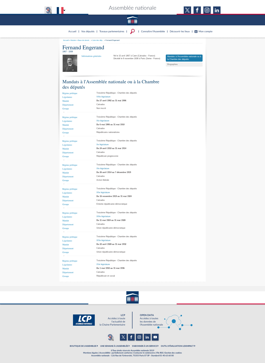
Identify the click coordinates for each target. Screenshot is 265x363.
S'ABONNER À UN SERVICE (144, 346)
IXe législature (102, 121)
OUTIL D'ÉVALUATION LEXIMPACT (177, 346)
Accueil (66, 40)
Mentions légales (90, 353)
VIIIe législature (103, 97)
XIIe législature (103, 192)
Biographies (172, 64)
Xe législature (102, 144)
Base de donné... (84, 40)
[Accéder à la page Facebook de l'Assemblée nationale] (197, 10)
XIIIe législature (103, 216)
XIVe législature (103, 240)
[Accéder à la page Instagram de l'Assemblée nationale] (207, 10)
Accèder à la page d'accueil (71, 30)
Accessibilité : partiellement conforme (115, 353)
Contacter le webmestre (144, 353)
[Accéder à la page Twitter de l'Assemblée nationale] (187, 10)
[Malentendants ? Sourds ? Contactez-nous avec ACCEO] (48, 10)
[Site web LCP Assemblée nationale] (101, 320)
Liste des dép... (98, 40)
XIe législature (102, 168)
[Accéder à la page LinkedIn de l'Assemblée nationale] (217, 10)
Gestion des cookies (173, 353)
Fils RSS (159, 353)
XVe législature (103, 264)
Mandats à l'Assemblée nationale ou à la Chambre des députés (184, 57)
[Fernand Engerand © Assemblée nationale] (69, 63)
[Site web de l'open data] (163, 320)
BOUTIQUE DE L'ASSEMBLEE (83, 346)
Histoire (73, 40)
